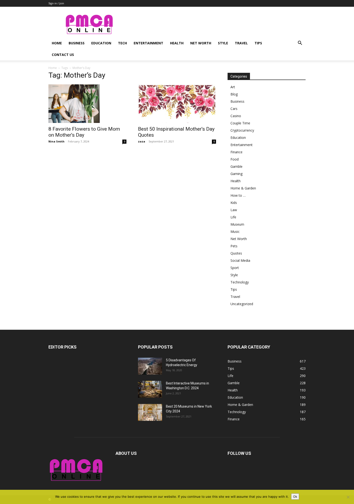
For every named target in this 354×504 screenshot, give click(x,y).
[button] (300, 43)
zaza (141, 141)
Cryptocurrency (242, 130)
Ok (295, 496)
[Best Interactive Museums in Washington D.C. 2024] (150, 389)
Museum (237, 224)
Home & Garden (243, 188)
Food (234, 159)
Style (223, 43)
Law (233, 210)
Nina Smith (56, 141)
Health (177, 43)
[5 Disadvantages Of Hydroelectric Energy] (150, 366)
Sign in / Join (56, 3)
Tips (258, 43)
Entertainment (148, 43)
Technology (239, 282)
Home (57, 43)
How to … (238, 195)
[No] (348, 497)
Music (235, 231)
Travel (241, 43)
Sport (234, 267)
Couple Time (240, 123)
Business (77, 43)
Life (233, 217)
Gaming (236, 173)
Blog (234, 94)
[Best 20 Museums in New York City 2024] (150, 412)
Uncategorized (241, 304)
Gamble (236, 166)
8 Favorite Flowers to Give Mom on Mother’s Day (84, 132)
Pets (233, 246)
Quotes (236, 253)
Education (101, 43)
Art (232, 87)
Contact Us (63, 54)
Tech (122, 43)
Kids (233, 202)
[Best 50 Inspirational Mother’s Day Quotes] (177, 103)
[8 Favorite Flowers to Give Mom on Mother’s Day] (87, 103)
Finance (236, 152)
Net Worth (200, 43)
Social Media (240, 260)
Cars (233, 108)
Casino (235, 116)
